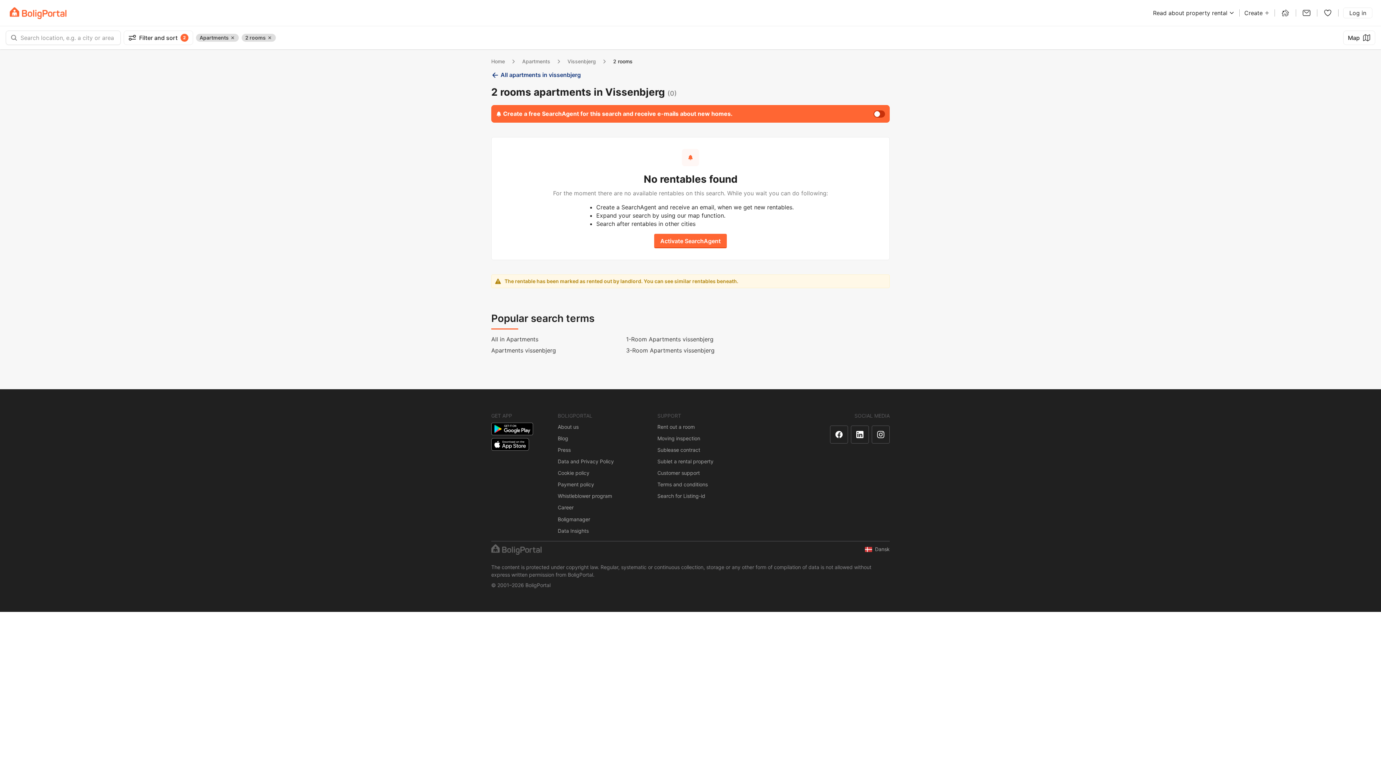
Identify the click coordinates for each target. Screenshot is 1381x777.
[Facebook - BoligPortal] (839, 435)
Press (564, 450)
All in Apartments (514, 339)
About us (568, 427)
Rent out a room (676, 427)
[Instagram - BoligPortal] (881, 435)
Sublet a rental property (685, 461)
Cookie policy (573, 473)
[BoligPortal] (38, 13)
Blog (563, 438)
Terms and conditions (682, 484)
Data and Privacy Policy (586, 461)
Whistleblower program (585, 496)
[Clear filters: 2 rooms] (269, 37)
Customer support (678, 473)
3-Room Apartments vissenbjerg (670, 350)
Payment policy (576, 484)
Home (498, 61)
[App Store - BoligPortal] (510, 444)
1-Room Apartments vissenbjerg (670, 339)
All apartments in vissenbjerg (541, 74)
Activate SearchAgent (690, 241)
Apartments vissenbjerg (523, 350)
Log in (1357, 13)
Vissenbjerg (582, 61)
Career (566, 507)
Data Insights (573, 531)
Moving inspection (678, 438)
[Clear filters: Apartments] (232, 37)
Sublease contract (678, 450)
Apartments (536, 61)
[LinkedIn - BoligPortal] (860, 435)
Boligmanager (574, 519)
